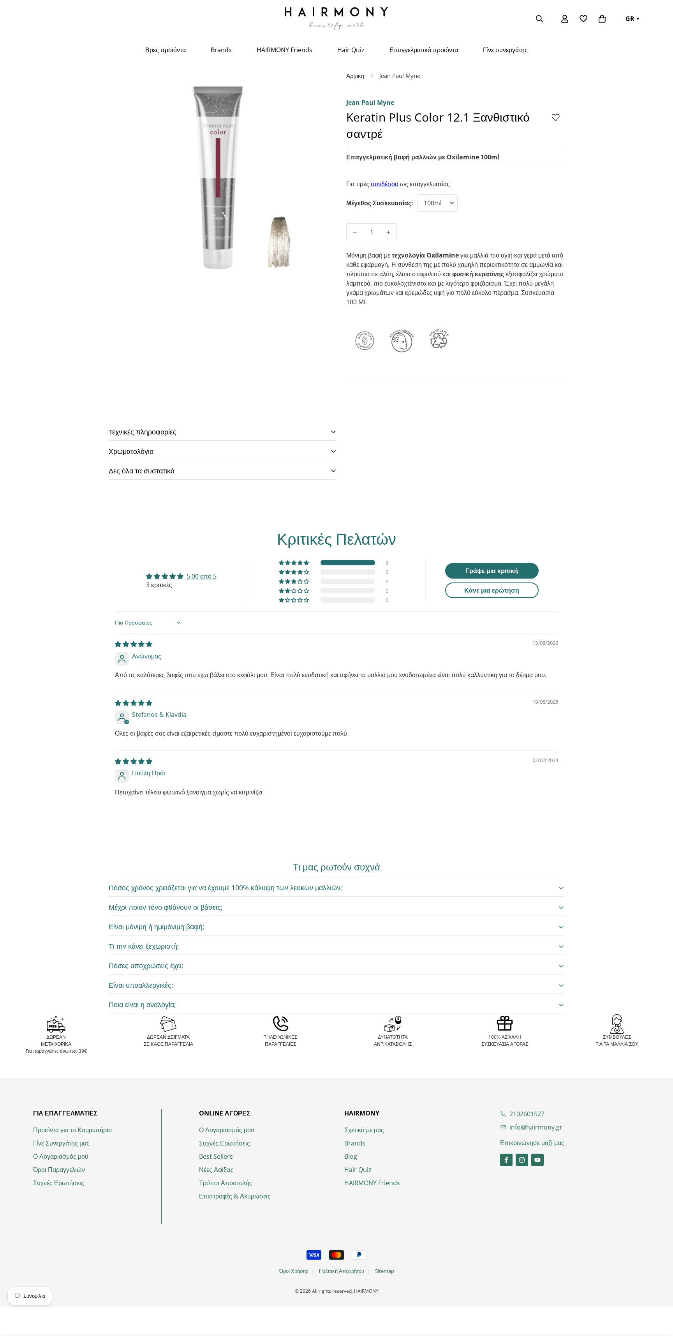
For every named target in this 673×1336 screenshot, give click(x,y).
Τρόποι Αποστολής (225, 1183)
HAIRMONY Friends (284, 50)
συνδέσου (384, 184)
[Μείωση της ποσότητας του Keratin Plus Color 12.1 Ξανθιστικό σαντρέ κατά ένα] (355, 232)
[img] (133, 644)
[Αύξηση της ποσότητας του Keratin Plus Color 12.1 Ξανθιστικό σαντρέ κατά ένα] (388, 232)
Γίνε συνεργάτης (505, 50)
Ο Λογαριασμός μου (60, 1156)
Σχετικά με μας (364, 1130)
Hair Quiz (351, 50)
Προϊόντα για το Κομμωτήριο (72, 1130)
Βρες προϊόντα (165, 50)
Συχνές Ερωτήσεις (58, 1183)
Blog (350, 1156)
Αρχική (355, 75)
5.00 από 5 (202, 576)
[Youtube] (537, 1160)
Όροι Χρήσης (293, 1270)
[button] (602, 19)
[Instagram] (522, 1160)
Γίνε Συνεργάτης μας (61, 1143)
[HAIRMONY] (336, 18)
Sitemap (384, 1270)
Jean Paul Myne (399, 75)
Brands (221, 50)
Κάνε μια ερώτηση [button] (491, 590)
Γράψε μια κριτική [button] (491, 571)
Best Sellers (216, 1156)
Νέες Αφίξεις (216, 1169)
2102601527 (526, 1114)
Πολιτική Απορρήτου (341, 1270)
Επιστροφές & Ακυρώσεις (235, 1196)
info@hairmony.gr (535, 1127)
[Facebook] (506, 1160)
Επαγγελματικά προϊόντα (423, 50)
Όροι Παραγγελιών (59, 1169)
